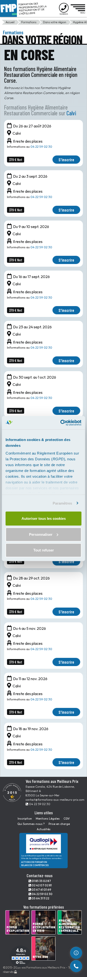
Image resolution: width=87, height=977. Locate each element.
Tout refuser (43, 550)
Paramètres (62, 503)
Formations (28, 22)
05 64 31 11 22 (40, 898)
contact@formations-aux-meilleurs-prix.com (55, 799)
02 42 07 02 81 (41, 885)
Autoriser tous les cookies (44, 518)
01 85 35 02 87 (41, 881)
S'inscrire (66, 159)
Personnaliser (40, 534)
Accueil (10, 22)
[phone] (76, 966)
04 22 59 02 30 (41, 146)
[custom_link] (76, 953)
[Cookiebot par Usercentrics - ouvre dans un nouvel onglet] (61, 422)
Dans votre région (54, 22)
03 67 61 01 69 (41, 889)
